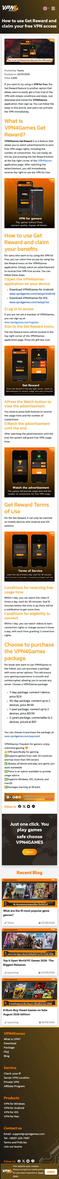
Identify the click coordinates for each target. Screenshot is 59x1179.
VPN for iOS (11, 1112)
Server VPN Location (16, 1078)
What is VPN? (12, 1039)
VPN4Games (45, 160)
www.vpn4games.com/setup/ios (29, 302)
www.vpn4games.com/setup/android (32, 294)
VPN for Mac (11, 1116)
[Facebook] (19, 806)
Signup (29, 852)
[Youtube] (28, 806)
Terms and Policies (15, 1142)
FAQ (6, 1052)
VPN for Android (14, 1108)
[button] (46, 8)
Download (10, 1043)
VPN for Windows (14, 1104)
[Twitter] (23, 806)
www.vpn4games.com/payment (22, 736)
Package (9, 1047)
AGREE (51, 1172)
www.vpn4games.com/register (21, 322)
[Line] (32, 806)
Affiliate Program (14, 1086)
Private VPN (11, 1082)
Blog (6, 1056)
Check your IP (12, 1073)
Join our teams (13, 1146)
